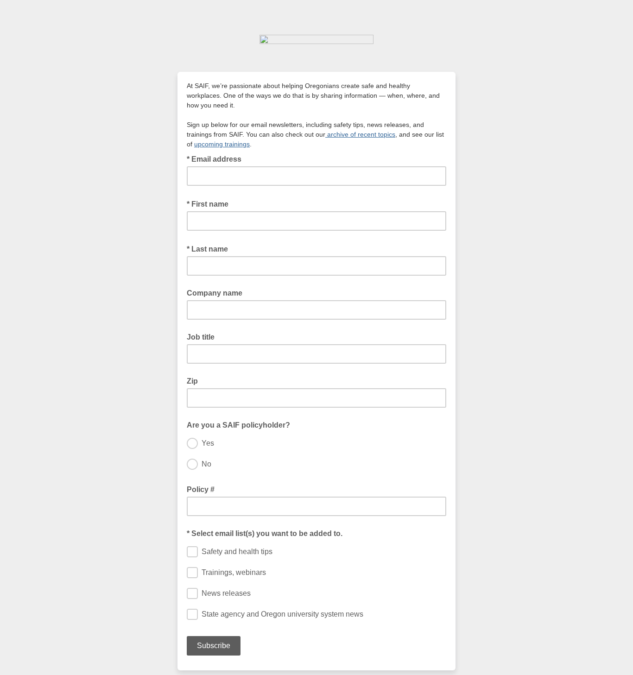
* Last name (210, 248)
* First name (210, 203)
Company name (214, 293)
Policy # (201, 489)
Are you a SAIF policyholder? (238, 425)
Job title (201, 337)
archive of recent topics (360, 134)
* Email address (217, 158)
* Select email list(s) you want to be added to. (264, 533)
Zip (192, 381)
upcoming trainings (222, 144)
